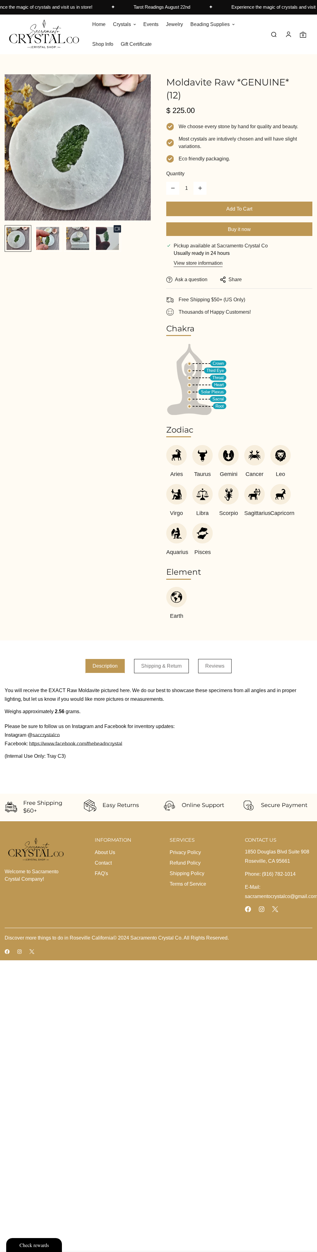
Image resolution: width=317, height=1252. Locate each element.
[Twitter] (275, 909)
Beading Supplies (210, 24)
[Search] (274, 34)
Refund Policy (185, 863)
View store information (198, 263)
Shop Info (102, 44)
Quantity (175, 173)
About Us (105, 852)
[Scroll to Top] (305, 1218)
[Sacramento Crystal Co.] (44, 34)
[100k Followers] (261, 909)
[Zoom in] (138, 87)
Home (99, 24)
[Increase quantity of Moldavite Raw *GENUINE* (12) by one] (199, 188)
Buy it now (239, 229)
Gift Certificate (136, 44)
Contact (103, 863)
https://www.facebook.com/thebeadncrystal (75, 743)
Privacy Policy (185, 852)
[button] (302, 34)
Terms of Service (188, 884)
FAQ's (101, 873)
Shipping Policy (187, 873)
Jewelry (174, 24)
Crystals (122, 24)
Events (150, 24)
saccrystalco (46, 735)
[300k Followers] (248, 909)
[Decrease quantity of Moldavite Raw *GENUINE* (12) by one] (172, 188)
